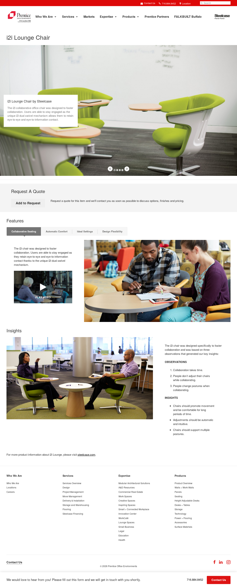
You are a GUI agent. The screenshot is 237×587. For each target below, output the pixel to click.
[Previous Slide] (110, 168)
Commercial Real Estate (130, 491)
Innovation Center (127, 513)
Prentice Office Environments (122, 566)
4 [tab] (122, 170)
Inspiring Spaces (126, 504)
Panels (178, 491)
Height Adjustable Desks (187, 500)
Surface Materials (183, 526)
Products (128, 16)
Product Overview (183, 483)
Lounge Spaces (126, 522)
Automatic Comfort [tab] (56, 231)
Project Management (73, 491)
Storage (179, 509)
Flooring (67, 509)
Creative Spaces (126, 500)
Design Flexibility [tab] (112, 231)
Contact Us (149, 3)
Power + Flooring (183, 518)
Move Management (72, 496)
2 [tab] (117, 170)
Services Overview (72, 483)
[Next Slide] (126, 168)
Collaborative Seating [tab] (23, 231)
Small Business (126, 526)
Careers (10, 491)
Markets (89, 16)
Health (121, 539)
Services (68, 16)
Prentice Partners (157, 16)
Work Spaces (125, 496)
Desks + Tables (182, 504)
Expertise (106, 16)
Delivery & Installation (73, 500)
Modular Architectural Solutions (134, 483)
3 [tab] (120, 170)
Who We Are (44, 16)
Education (123, 535)
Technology (180, 513)
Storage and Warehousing (76, 504)
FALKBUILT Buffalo (188, 16)
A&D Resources (126, 487)
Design (66, 487)
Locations (11, 487)
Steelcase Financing (73, 513)
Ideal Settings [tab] (85, 231)
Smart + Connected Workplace (133, 509)
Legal (121, 531)
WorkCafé (123, 518)
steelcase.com (86, 454)
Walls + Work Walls (184, 487)
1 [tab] (115, 170)
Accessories (181, 522)
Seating (178, 496)
